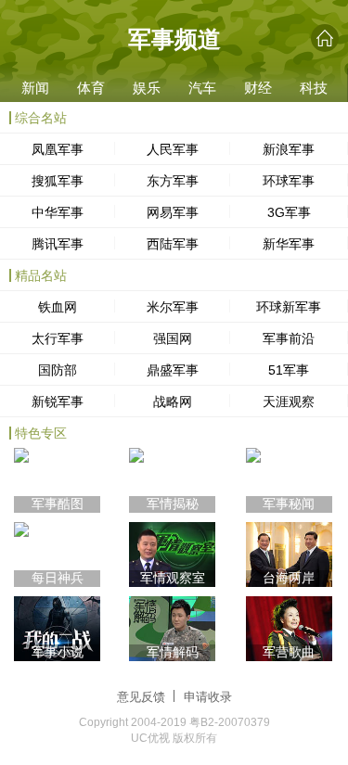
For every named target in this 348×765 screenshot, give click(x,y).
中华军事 (58, 212)
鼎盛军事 (173, 370)
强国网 (172, 338)
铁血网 (57, 307)
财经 (258, 88)
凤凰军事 (58, 149)
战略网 (172, 401)
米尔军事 (173, 307)
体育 (91, 88)
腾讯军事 (58, 243)
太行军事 (58, 338)
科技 (314, 88)
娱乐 (147, 88)
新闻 (35, 88)
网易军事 (173, 212)
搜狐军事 (58, 180)
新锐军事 (58, 401)
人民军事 (173, 149)
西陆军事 (173, 243)
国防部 (57, 370)
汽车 (202, 88)
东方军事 (173, 180)
